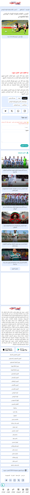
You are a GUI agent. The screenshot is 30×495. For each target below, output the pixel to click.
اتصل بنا (13, 475)
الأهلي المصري (15, 404)
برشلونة (15, 408)
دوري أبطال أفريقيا (15, 370)
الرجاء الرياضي (15, 393)
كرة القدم (24, 105)
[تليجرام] (6, 480)
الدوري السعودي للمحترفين (15, 358)
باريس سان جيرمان (15, 423)
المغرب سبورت (6, 470)
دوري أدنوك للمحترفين (15, 362)
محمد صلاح (15, 450)
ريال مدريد (15, 412)
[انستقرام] (14, 480)
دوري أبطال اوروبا (15, 366)
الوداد (19, 98)
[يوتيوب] (10, 480)
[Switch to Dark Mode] (3, 485)
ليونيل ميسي (15, 442)
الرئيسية (27, 9)
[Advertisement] (15, 55)
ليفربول (15, 415)
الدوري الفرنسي (15, 389)
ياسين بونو (15, 438)
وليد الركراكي (17, 105)
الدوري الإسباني (15, 377)
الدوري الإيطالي (15, 381)
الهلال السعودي (15, 400)
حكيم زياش (15, 434)
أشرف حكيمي (15, 431)
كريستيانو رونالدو (15, 446)
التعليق (26, 130)
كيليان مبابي (15, 454)
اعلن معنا (18, 475)
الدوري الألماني (15, 385)
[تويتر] (18, 480)
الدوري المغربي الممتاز (15, 355)
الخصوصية (7, 475)
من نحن (23, 475)
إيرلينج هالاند (15, 457)
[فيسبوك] (22, 480)
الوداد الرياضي (15, 396)
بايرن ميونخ (15, 427)
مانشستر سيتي (15, 419)
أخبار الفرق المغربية (22, 10)
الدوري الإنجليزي (15, 374)
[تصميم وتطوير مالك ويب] (25, 470)
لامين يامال (15, 461)
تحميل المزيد (15, 269)
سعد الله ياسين (12, 98)
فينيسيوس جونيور (15, 465)
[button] (24, 111)
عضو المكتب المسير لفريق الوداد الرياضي (18, 102)
